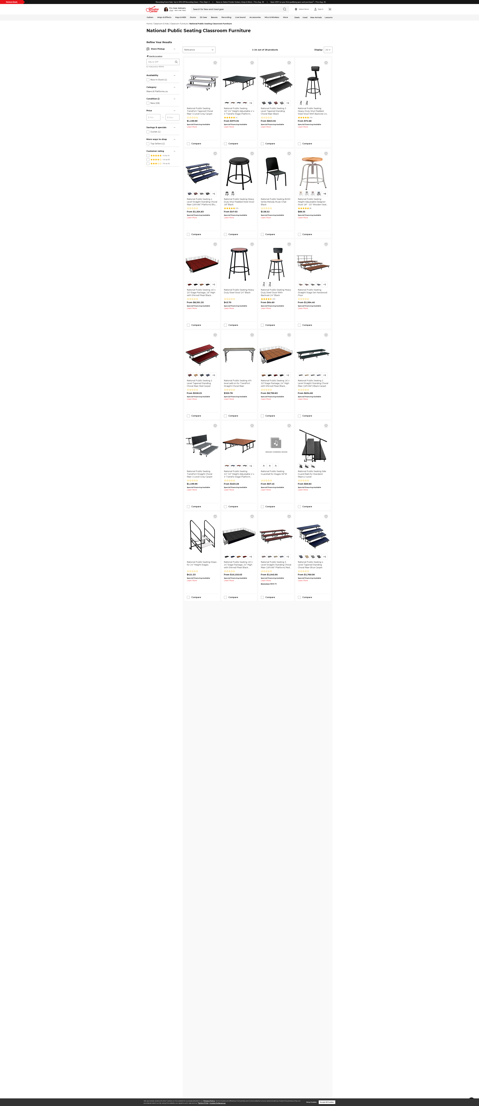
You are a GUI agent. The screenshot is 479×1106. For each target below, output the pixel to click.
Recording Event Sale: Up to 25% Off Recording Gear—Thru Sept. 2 (183, 2)
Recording (226, 17)
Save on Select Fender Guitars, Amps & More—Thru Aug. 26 (240, 2)
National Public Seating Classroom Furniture (210, 24)
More (285, 17)
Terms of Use (203, 1103)
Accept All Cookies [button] (327, 1102)
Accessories (255, 17)
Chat (171, 10)
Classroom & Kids (161, 24)
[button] (175, 9)
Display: (318, 50)
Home (149, 24)
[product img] (202, 82)
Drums (193, 17)
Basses (214, 17)
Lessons (329, 17)
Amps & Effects (164, 17)
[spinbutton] (153, 117)
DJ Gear (203, 17)
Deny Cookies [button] (311, 1102)
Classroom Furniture (179, 24)
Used (305, 17)
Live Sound (240, 17)
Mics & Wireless (272, 17)
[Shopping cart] (330, 9)
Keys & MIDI (180, 17)
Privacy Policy (209, 1101)
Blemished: (265, 584)
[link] (202, 111)
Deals (297, 17)
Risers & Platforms (157, 91)
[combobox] (199, 50)
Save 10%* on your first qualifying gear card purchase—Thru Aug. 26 (298, 2)
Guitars (150, 17)
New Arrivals (316, 17)
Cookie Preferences (217, 1103)
